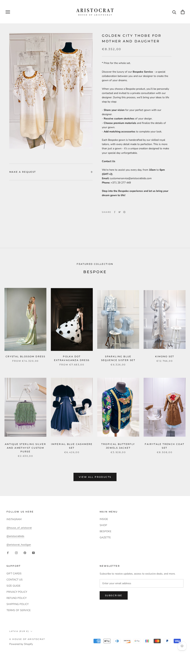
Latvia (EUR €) (19, 631)
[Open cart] (182, 12)
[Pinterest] (124, 212)
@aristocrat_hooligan (18, 544)
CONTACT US (14, 579)
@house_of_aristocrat (19, 528)
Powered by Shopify (21, 644)
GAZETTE (105, 537)
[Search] (174, 12)
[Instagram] (16, 553)
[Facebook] (115, 212)
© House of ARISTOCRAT (27, 639)
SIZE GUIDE (13, 586)
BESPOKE (105, 531)
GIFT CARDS (14, 573)
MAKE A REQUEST (22, 171)
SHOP (103, 525)
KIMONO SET (164, 356)
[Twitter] (119, 212)
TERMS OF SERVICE (18, 610)
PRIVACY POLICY (16, 592)
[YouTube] (33, 553)
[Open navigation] (8, 12)
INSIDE (104, 519)
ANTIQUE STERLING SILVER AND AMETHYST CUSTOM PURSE (25, 448)
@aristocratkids (15, 536)
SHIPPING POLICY (17, 604)
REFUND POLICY (16, 598)
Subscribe (113, 595)
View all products (95, 477)
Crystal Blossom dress (25, 356)
